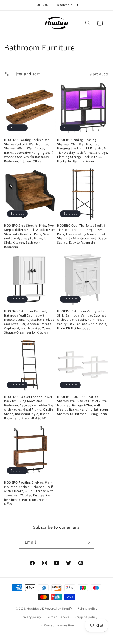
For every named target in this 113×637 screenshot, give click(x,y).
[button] (11, 23)
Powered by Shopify (58, 608)
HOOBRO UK (35, 608)
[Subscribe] (88, 542)
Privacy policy (31, 617)
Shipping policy (86, 617)
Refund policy (87, 608)
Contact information (59, 625)
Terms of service (57, 617)
